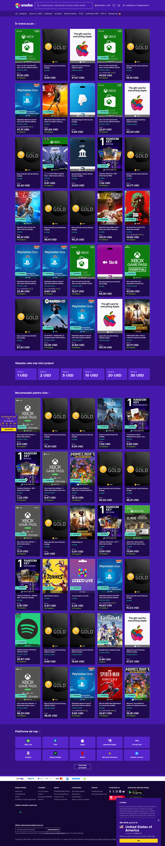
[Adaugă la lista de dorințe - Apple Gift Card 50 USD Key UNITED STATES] (91, 32)
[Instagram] (117, 791)
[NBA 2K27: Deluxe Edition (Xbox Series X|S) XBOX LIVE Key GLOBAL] (55, 97)
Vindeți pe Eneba (97, 791)
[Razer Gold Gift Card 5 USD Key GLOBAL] (55, 519)
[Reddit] (123, 791)
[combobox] (63, 5)
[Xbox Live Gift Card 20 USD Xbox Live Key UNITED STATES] (82, 259)
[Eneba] (24, 5)
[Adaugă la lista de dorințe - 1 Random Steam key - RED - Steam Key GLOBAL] (118, 140)
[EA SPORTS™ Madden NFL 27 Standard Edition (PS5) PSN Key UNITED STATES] (55, 313)
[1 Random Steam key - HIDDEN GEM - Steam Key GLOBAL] (27, 573)
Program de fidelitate (45, 796)
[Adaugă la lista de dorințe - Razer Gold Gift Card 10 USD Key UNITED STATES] (64, 616)
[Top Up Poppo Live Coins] (82, 573)
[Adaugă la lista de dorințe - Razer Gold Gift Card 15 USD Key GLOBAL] (146, 562)
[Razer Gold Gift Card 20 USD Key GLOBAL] (137, 43)
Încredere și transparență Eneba (25, 799)
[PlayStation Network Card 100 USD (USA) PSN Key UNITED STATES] (109, 573)
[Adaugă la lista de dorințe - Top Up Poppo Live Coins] (91, 562)
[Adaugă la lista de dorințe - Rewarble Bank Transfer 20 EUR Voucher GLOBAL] (91, 140)
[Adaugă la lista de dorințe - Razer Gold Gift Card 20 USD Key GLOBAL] (146, 32)
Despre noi (18, 791)
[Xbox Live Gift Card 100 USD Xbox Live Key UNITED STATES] (27, 43)
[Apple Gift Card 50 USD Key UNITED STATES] (82, 43)
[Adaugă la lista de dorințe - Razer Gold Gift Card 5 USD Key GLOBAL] (64, 508)
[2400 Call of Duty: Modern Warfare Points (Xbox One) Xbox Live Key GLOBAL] (137, 519)
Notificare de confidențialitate (112, 839)
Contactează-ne (20, 794)
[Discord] (120, 791)
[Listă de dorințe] (113, 5)
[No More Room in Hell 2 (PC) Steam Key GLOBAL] (137, 205)
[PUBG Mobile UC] (82, 519)
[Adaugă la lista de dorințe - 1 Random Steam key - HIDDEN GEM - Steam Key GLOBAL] (36, 562)
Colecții (40, 794)
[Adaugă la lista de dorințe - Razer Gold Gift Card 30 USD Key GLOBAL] (36, 140)
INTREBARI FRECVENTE (62, 791)
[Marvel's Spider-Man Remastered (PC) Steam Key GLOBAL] (109, 681)
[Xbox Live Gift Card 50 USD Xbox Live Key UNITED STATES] (109, 43)
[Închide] (158, 820)
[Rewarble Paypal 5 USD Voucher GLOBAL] (82, 97)
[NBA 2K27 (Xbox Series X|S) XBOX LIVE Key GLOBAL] (27, 205)
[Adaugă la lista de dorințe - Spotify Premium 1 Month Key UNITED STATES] (36, 616)
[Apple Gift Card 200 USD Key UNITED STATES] (109, 313)
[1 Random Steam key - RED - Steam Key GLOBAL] (109, 151)
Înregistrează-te (143, 5)
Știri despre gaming (78, 791)
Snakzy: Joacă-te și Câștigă (80, 799)
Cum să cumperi (43, 791)
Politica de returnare (60, 799)
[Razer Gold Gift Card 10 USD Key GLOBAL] (55, 43)
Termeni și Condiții (96, 839)
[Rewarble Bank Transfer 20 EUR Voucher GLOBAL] (82, 151)
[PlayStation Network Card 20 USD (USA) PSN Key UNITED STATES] (82, 313)
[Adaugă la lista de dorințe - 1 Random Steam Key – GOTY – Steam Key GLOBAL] (118, 509)
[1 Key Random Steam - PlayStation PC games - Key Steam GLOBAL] (137, 412)
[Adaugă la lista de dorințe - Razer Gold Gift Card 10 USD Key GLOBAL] (64, 32)
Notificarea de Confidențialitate (55, 833)
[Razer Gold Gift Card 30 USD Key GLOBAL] (27, 151)
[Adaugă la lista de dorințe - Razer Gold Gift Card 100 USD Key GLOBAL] (36, 302)
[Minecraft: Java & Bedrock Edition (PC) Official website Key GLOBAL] (82, 466)
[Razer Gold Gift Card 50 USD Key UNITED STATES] (55, 681)
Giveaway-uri (76, 794)
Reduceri (41, 799)
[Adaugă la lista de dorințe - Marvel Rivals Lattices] (63, 562)
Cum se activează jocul (61, 794)
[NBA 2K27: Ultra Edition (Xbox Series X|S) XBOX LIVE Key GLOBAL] (109, 205)
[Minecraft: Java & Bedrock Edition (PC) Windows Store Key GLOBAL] (137, 681)
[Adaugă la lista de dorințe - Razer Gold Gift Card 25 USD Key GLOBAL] (146, 140)
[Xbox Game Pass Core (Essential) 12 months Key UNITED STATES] (137, 259)
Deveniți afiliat (76, 796)
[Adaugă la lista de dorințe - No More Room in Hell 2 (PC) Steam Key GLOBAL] (146, 194)
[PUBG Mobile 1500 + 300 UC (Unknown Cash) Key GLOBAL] (137, 313)
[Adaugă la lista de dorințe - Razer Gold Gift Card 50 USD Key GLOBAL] (64, 194)
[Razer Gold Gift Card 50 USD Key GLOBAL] (55, 205)
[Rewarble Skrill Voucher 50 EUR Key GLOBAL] (109, 259)
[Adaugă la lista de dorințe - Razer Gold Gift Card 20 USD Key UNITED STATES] (91, 616)
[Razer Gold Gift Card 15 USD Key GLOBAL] (137, 573)
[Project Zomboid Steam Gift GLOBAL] (109, 412)
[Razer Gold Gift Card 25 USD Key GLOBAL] (137, 151)
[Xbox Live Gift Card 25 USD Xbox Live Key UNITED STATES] (109, 97)
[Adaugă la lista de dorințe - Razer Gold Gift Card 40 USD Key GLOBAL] (91, 194)
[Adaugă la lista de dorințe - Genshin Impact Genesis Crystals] (118, 616)
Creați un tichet (59, 796)
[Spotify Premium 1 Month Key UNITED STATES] (27, 627)
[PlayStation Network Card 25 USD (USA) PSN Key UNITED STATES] (27, 259)
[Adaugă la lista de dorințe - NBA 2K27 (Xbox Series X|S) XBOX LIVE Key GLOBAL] (36, 194)
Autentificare (130, 5)
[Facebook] (110, 791)
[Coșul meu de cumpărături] (118, 5)
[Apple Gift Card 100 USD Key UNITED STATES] (137, 97)
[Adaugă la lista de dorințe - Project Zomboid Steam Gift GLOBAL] (118, 401)
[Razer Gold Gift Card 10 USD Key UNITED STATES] (55, 627)
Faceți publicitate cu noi (99, 794)
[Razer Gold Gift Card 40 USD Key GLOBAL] (82, 205)
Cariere (17, 796)
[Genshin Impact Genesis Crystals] (109, 627)
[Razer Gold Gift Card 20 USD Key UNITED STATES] (82, 627)
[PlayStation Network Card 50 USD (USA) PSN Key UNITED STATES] (27, 97)
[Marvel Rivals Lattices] (55, 573)
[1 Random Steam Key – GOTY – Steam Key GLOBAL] (109, 519)
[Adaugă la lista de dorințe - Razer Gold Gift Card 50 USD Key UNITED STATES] (64, 670)
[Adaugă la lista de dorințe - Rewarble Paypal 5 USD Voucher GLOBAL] (91, 86)
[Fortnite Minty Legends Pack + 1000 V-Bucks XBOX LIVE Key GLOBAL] (55, 151)
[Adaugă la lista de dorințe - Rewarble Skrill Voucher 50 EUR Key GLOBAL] (118, 248)
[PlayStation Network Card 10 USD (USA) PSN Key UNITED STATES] (55, 259)
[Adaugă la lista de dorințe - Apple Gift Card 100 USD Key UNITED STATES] (146, 86)
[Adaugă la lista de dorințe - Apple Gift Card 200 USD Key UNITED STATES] (118, 302)
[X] (113, 791)
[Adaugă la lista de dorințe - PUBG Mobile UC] (91, 509)
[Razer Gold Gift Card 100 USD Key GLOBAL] (27, 313)
